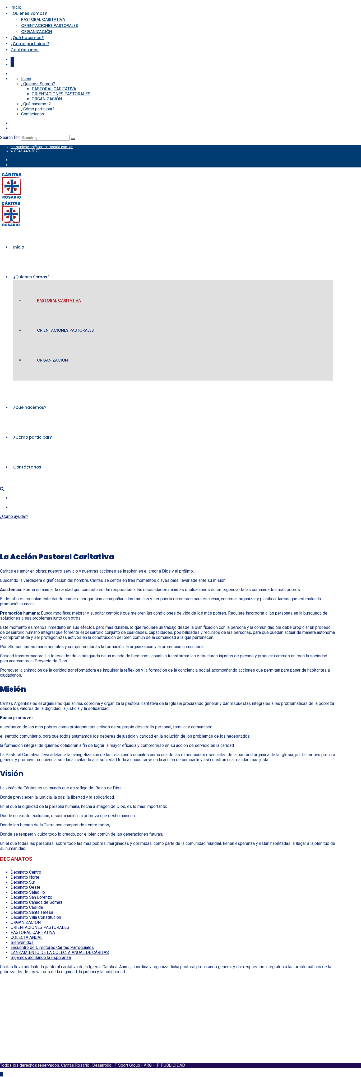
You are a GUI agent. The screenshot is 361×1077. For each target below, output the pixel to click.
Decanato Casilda (27, 907)
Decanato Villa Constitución (36, 917)
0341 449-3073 (27, 151)
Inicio (16, 7)
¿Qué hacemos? (27, 37)
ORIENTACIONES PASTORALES (49, 25)
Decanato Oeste (25, 887)
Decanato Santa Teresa (32, 912)
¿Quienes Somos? (29, 13)
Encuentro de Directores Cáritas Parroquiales (52, 947)
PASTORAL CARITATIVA (43, 19)
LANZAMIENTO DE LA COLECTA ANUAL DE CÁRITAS (60, 952)
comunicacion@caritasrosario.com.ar (42, 147)
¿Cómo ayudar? (14, 516)
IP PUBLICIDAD (170, 1065)
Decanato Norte (25, 877)
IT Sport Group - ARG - (134, 1065)
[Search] (73, 139)
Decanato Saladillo (28, 892)
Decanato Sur (23, 882)
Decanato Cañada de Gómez (37, 902)
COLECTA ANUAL (27, 937)
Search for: (10, 137)
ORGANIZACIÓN (36, 31)
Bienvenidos (22, 942)
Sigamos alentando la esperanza (41, 957)
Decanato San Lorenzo (31, 897)
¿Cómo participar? (30, 43)
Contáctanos (25, 50)
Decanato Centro (26, 872)
